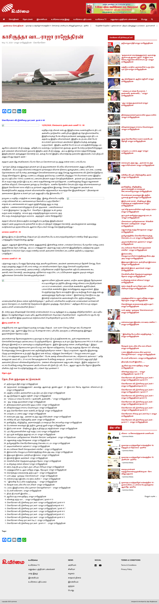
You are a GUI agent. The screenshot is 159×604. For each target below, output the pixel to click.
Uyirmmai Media (127, 436)
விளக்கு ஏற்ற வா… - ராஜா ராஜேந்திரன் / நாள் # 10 (30, 500)
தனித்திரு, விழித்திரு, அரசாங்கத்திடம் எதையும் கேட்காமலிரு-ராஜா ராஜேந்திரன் (44, 423)
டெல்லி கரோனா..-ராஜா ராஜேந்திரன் (24, 491)
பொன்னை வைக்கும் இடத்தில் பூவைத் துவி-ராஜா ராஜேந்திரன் (36, 426)
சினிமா (71, 569)
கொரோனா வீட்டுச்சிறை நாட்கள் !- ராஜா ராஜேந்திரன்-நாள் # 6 (36, 511)
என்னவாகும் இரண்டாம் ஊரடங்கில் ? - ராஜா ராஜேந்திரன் (33, 479)
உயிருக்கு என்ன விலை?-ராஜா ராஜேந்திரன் (27, 464)
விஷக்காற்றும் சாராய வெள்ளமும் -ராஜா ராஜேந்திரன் (32, 408)
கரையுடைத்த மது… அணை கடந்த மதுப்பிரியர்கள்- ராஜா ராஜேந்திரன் (39, 417)
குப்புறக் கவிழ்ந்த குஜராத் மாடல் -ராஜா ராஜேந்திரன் (31, 435)
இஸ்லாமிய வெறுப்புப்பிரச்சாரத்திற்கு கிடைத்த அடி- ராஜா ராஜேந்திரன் (40, 452)
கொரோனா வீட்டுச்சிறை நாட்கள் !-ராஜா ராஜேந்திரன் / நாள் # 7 (36, 509)
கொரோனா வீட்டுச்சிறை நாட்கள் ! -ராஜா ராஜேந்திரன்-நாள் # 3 (36, 517)
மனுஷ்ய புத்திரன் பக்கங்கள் (123, 20)
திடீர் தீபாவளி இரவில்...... (19, 494)
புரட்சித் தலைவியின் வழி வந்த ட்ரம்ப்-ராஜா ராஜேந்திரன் (33, 432)
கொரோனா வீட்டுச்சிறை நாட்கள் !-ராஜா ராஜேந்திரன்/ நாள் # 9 (36, 503)
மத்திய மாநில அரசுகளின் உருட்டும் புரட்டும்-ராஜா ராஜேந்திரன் (36, 393)
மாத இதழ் (33, 574)
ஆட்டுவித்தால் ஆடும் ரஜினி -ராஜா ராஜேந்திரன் (29, 396)
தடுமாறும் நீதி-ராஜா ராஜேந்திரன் (22, 384)
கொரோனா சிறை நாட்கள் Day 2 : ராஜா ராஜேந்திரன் (31, 520)
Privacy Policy (126, 569)
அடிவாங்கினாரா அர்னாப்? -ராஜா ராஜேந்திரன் (28, 446)
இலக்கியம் (42, 20)
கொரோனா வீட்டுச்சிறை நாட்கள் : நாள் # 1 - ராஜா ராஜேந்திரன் (36, 523)
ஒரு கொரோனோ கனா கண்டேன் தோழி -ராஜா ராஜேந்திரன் (35, 411)
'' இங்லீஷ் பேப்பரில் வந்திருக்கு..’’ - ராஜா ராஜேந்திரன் (32, 482)
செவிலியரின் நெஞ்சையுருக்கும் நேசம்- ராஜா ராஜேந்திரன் (34, 461)
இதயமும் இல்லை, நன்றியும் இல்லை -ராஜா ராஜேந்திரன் (33, 455)
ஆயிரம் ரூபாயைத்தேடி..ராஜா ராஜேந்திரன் (26, 497)
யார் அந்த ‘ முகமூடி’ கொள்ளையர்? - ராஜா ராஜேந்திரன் (32, 476)
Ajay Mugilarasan (152, 602)
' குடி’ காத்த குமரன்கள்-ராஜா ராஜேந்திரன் (26, 402)
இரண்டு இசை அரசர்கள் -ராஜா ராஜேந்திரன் (27, 458)
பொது (144, 20)
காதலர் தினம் (74, 578)
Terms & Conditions (128, 565)
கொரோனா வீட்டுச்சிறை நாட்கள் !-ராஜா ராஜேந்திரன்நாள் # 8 (35, 506)
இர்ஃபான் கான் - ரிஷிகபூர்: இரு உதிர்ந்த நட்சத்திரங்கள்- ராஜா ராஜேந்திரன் (42, 429)
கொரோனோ (39, 43)
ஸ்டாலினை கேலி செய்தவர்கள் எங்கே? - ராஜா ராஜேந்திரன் (34, 449)
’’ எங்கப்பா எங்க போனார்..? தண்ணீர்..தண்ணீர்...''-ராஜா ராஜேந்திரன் (39, 399)
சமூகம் (71, 574)
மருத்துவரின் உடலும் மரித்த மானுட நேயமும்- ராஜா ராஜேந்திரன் (37, 470)
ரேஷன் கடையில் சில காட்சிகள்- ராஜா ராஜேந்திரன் (31, 485)
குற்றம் (71, 586)
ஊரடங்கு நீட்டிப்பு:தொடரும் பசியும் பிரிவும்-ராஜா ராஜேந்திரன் (36, 467)
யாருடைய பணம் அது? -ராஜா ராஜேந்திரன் (26, 414)
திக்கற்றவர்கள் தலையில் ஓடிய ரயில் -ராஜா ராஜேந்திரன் (33, 405)
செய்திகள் (14, 20)
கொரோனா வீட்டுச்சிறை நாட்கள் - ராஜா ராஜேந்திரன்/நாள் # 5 (35, 514)
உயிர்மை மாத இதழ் (60, 20)
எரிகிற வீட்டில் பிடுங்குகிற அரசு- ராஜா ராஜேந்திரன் (31, 420)
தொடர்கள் (28, 20)
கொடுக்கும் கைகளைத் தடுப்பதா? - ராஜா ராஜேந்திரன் (32, 473)
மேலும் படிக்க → (151, 496)
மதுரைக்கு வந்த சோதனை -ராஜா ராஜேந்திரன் (28, 440)
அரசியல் (72, 565)
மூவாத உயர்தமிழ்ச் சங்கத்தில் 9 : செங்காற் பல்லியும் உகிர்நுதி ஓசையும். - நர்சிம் (37, 26)
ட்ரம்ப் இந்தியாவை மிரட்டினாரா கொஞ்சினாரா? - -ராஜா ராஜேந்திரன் (39, 488)
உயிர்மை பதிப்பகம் (82, 20)
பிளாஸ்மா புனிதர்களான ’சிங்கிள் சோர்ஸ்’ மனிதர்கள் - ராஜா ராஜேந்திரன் (41, 437)
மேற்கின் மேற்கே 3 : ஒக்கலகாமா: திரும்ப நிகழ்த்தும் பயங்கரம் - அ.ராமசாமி (105, 26)
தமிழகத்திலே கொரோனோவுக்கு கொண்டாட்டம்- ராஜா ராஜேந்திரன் (38, 443)
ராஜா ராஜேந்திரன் (23, 43)
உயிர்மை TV (100, 20)
